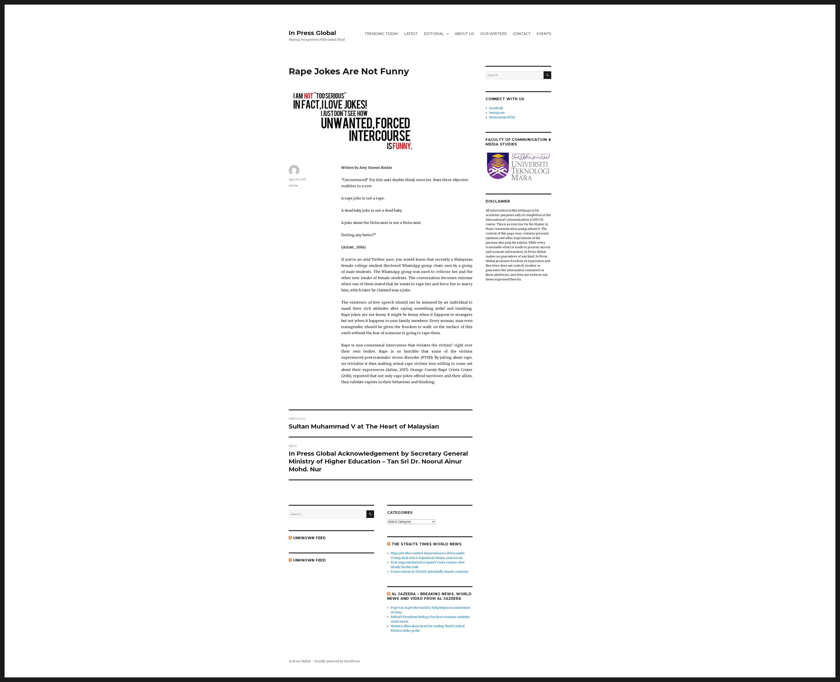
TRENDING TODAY (381, 34)
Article (293, 185)
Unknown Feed (309, 538)
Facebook (496, 108)
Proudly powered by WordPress (337, 661)
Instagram (497, 113)
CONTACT (521, 34)
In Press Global (312, 33)
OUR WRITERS (493, 34)
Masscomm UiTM (502, 117)
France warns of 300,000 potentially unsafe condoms (429, 572)
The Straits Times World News (427, 544)
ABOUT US (464, 34)
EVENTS (544, 34)
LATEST (411, 34)
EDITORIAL (434, 34)
